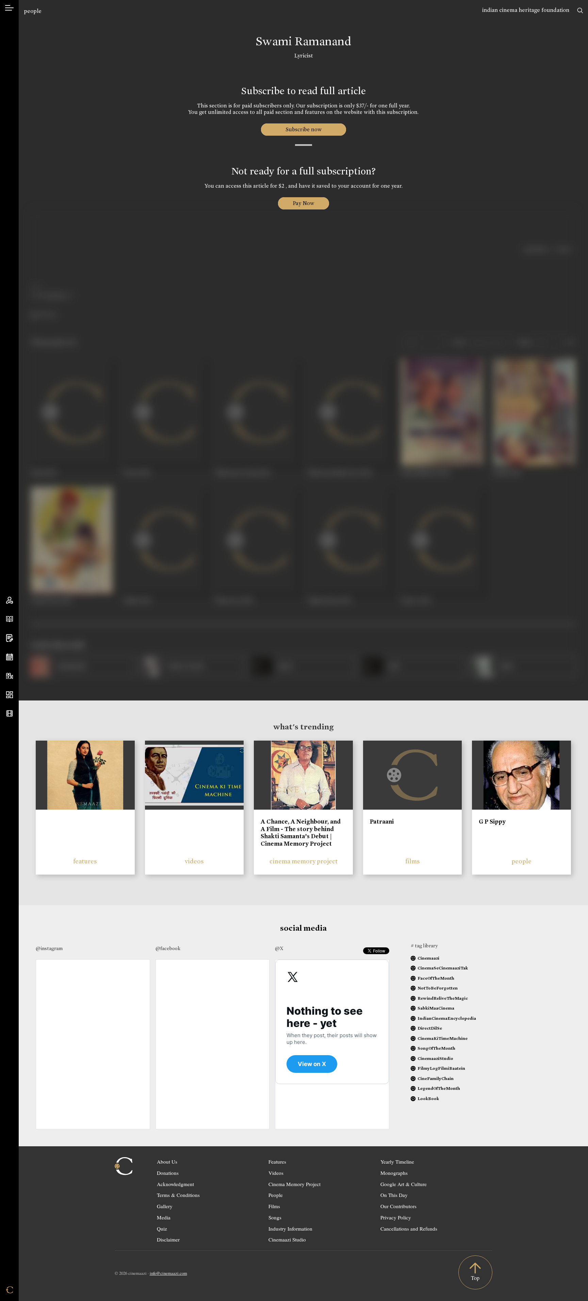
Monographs (394, 1172)
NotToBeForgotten (438, 988)
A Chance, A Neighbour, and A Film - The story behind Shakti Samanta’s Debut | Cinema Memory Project (301, 832)
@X (279, 948)
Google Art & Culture (403, 1184)
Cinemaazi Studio (287, 1239)
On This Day (394, 1195)
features (85, 861)
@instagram (49, 948)
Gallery (165, 1206)
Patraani (382, 821)
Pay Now (303, 203)
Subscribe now (303, 129)
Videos (275, 1172)
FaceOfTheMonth (436, 978)
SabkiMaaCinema (436, 1008)
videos (194, 861)
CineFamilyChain (436, 1078)
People (275, 1195)
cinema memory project (304, 861)
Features (277, 1161)
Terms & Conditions (178, 1195)
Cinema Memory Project (294, 1184)
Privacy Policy (395, 1217)
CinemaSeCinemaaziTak (443, 967)
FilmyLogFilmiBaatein (441, 1068)
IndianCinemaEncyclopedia (447, 1018)
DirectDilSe (430, 1028)
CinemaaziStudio (435, 1058)
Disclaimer (168, 1239)
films (412, 861)
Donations (168, 1172)
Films (274, 1206)
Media (163, 1217)
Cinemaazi (428, 958)
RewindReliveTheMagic (443, 998)
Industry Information (290, 1228)
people (33, 11)
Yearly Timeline (397, 1161)
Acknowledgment (175, 1184)
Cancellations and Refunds (408, 1228)
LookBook (428, 1098)
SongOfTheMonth (436, 1048)
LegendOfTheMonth (439, 1088)
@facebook (168, 948)
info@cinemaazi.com (168, 1273)
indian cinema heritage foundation (525, 10)
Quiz (162, 1228)
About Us (167, 1161)
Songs (274, 1217)
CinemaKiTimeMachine (443, 1038)
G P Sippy (492, 821)
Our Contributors (398, 1206)
